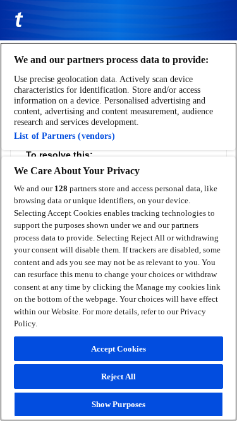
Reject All (118, 376)
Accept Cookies (119, 348)
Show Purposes (119, 404)
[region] (118, 231)
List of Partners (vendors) (64, 136)
